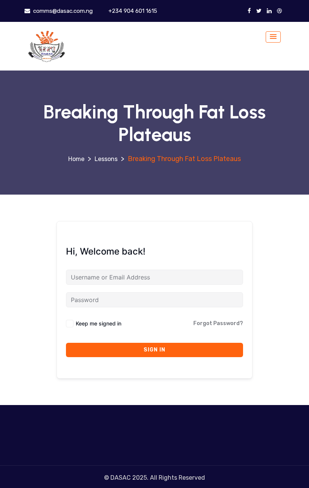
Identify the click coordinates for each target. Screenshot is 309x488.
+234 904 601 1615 (132, 11)
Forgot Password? (218, 323)
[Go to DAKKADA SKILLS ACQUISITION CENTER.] (76, 159)
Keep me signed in (98, 323)
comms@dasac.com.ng (62, 11)
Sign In (154, 350)
